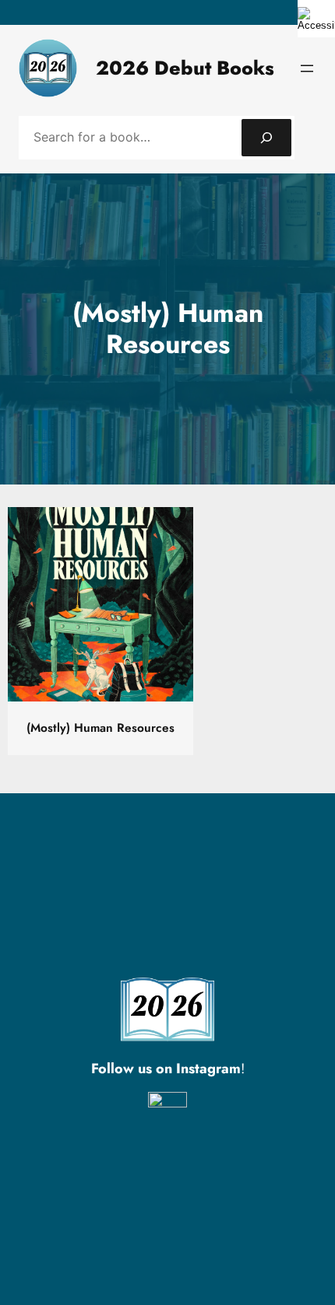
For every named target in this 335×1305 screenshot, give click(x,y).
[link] (316, 18)
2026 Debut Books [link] (185, 68)
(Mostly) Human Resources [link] (100, 728)
